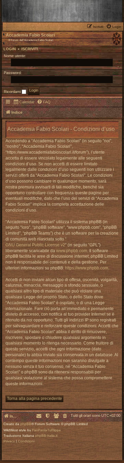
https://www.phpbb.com (86, 268)
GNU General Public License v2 (35, 245)
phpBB (25, 424)
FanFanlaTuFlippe (46, 430)
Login (9, 49)
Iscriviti (29, 49)
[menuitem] (114, 26)
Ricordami (13, 92)
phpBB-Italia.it (46, 435)
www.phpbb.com (71, 250)
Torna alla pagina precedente (34, 398)
